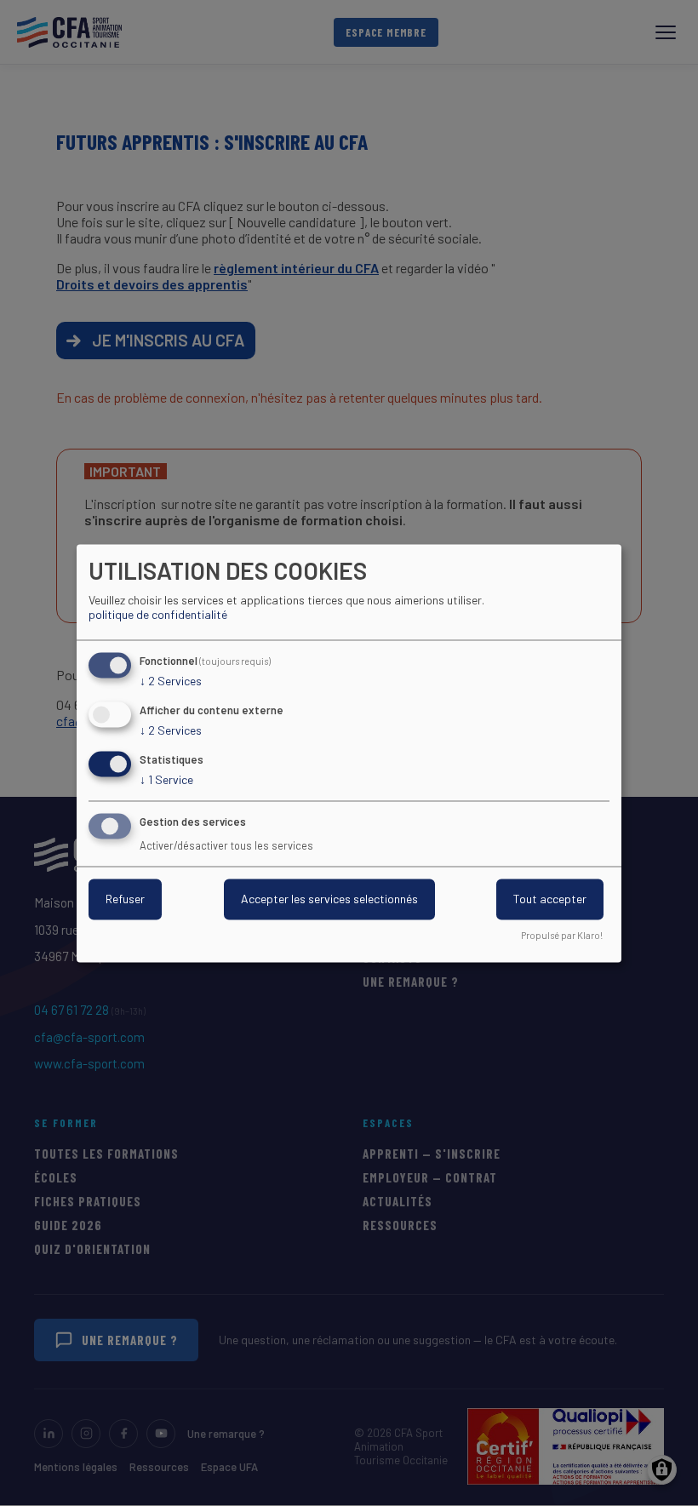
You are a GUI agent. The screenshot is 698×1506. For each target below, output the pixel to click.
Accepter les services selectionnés (329, 898)
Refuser (125, 898)
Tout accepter (549, 898)
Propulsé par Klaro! (562, 935)
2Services (171, 681)
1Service (166, 779)
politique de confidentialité (158, 615)
